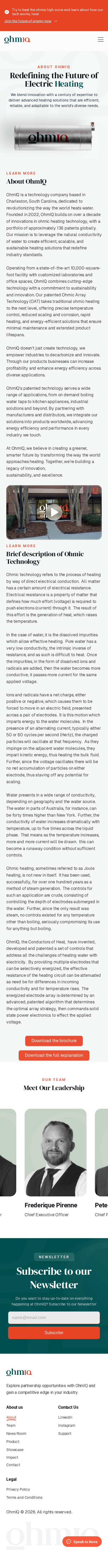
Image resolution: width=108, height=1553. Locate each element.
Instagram (66, 1425)
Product (12, 1442)
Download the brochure (54, 1040)
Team (10, 1425)
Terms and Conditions (24, 1497)
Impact (12, 1457)
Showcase (15, 1450)
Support (65, 1433)
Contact (13, 1465)
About (11, 1417)
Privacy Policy (18, 1489)
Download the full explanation (54, 1055)
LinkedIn (65, 1417)
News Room (16, 1433)
